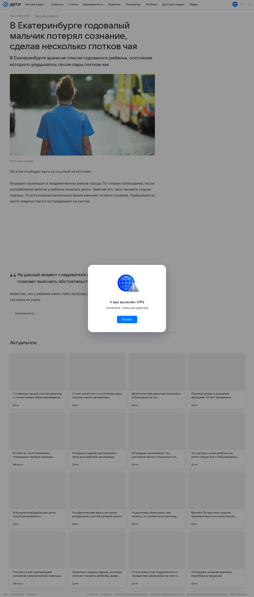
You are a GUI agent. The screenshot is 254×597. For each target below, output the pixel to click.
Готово (127, 319)
